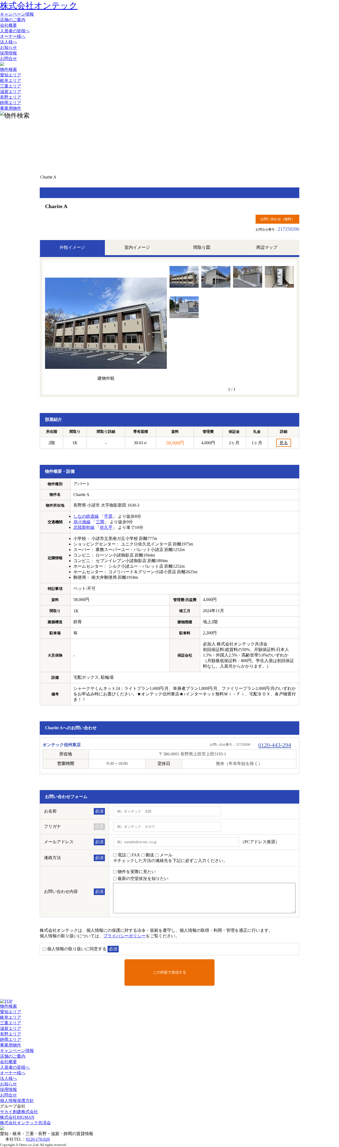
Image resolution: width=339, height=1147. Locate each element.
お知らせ (8, 47)
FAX (136, 855)
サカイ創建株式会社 (19, 1111)
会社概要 (8, 25)
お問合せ (8, 58)
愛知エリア (10, 75)
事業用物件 (10, 108)
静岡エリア (10, 102)
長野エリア (10, 97)
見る (283, 443)
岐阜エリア (10, 80)
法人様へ (8, 42)
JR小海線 (82, 522)
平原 (108, 516)
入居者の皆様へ (15, 31)
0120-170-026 (38, 1139)
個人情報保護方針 (17, 1100)
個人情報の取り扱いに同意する (76, 949)
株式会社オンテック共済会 (25, 1123)
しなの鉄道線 (86, 516)
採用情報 (8, 53)
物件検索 (8, 69)
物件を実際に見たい (137, 871)
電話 (122, 855)
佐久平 (106, 527)
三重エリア (10, 86)
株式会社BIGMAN (17, 1117)
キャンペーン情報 (17, 14)
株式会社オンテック (39, 5)
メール (166, 855)
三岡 (100, 522)
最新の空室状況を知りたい (143, 878)
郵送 (150, 855)
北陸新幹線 (84, 527)
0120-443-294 (274, 745)
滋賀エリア (10, 91)
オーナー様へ (12, 36)
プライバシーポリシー (124, 936)
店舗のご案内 (12, 19)
